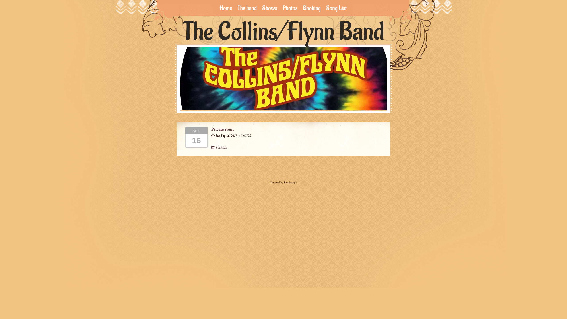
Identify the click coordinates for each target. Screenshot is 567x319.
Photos (290, 8)
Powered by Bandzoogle (283, 182)
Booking (312, 8)
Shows (269, 8)
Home (225, 8)
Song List (336, 8)
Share (221, 148)
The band (247, 8)
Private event (222, 129)
